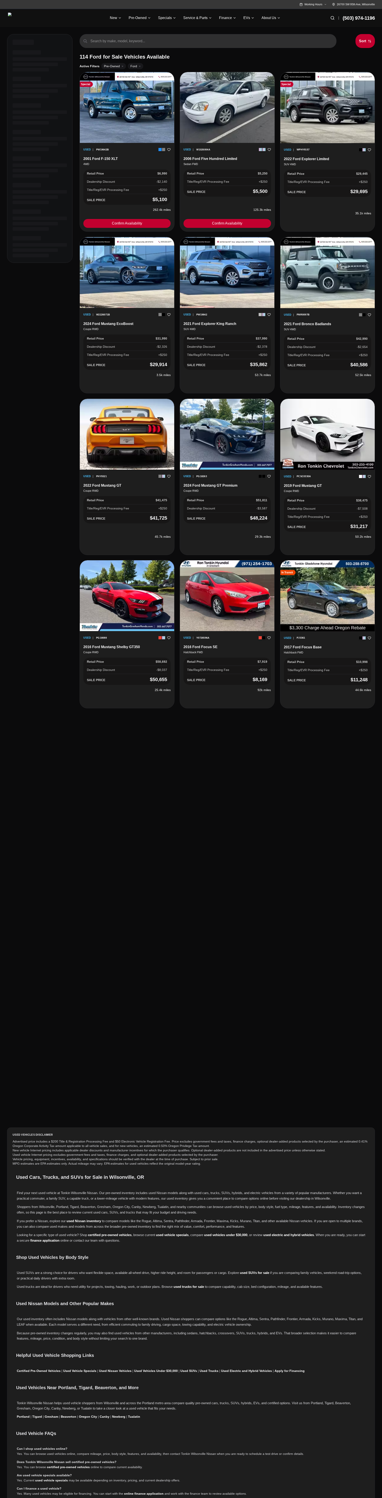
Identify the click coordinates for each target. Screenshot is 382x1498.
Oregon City (88, 1416)
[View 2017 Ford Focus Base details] (327, 595)
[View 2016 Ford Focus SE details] (227, 595)
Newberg (118, 1416)
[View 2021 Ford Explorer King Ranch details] (227, 272)
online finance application (144, 1493)
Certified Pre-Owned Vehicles (39, 1371)
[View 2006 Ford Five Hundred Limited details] (227, 107)
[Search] (332, 18)
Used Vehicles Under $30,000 (156, 1371)
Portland (23, 1416)
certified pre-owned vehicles (110, 1235)
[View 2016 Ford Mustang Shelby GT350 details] (127, 595)
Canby (104, 1416)
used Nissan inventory (84, 1221)
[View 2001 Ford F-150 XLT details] (127, 107)
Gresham (51, 1416)
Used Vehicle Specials (79, 1371)
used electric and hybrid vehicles (288, 1235)
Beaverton (68, 1416)
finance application (44, 1240)
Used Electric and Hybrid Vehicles (246, 1371)
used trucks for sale (189, 1287)
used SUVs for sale (254, 1273)
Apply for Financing (290, 1371)
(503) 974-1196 (359, 18)
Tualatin (134, 1416)
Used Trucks (209, 1371)
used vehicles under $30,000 (225, 1235)
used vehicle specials (172, 1235)
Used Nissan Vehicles (115, 1371)
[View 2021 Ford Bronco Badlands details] (327, 272)
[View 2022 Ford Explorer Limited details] (327, 107)
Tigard (37, 1416)
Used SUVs (188, 1371)
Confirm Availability (127, 223)
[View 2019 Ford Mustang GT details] (327, 434)
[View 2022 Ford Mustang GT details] (127, 434)
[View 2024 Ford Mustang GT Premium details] (227, 434)
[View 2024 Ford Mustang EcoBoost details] (127, 272)
